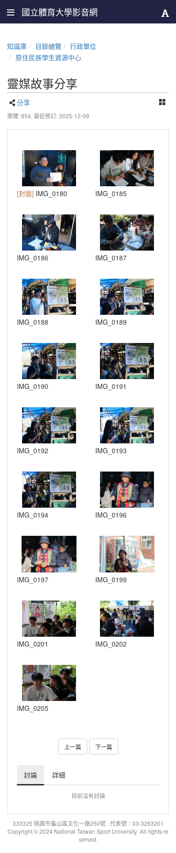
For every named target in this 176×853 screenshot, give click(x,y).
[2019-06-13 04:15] (49, 683)
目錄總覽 (48, 46)
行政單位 (83, 46)
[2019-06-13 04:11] (127, 554)
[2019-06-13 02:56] (49, 490)
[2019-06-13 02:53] (49, 297)
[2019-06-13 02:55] (127, 361)
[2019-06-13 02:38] (127, 232)
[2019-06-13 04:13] (127, 619)
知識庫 (17, 46)
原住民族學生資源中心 (48, 57)
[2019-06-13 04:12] (49, 619)
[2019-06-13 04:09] (127, 490)
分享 (23, 102)
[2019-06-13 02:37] (127, 168)
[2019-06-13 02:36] (49, 168)
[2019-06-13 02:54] (127, 297)
